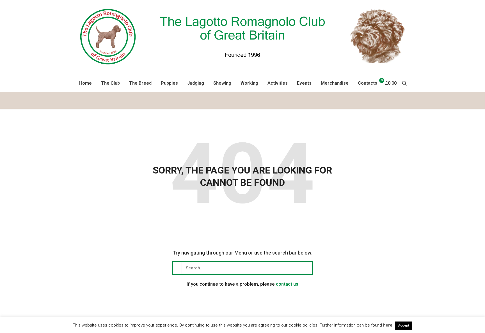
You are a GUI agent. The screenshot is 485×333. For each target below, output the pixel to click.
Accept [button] (403, 325)
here (387, 325)
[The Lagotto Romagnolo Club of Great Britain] (242, 36)
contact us (287, 284)
